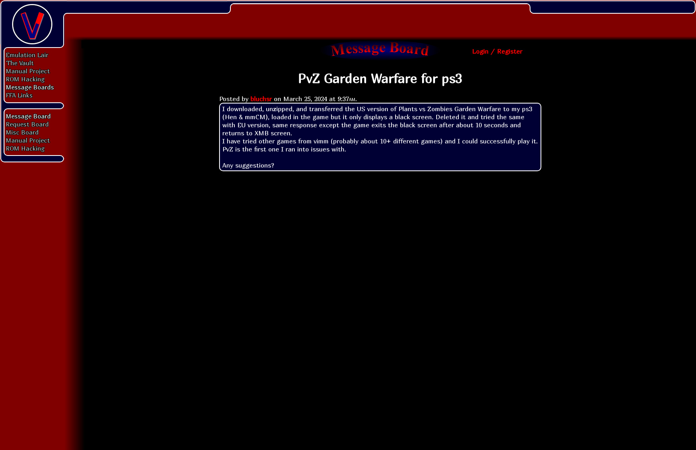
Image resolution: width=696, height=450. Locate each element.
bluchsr (261, 99)
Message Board (28, 116)
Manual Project (28, 71)
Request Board (27, 124)
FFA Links (19, 95)
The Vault (20, 62)
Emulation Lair (27, 54)
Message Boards (30, 87)
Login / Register (497, 51)
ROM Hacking (25, 79)
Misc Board (22, 132)
